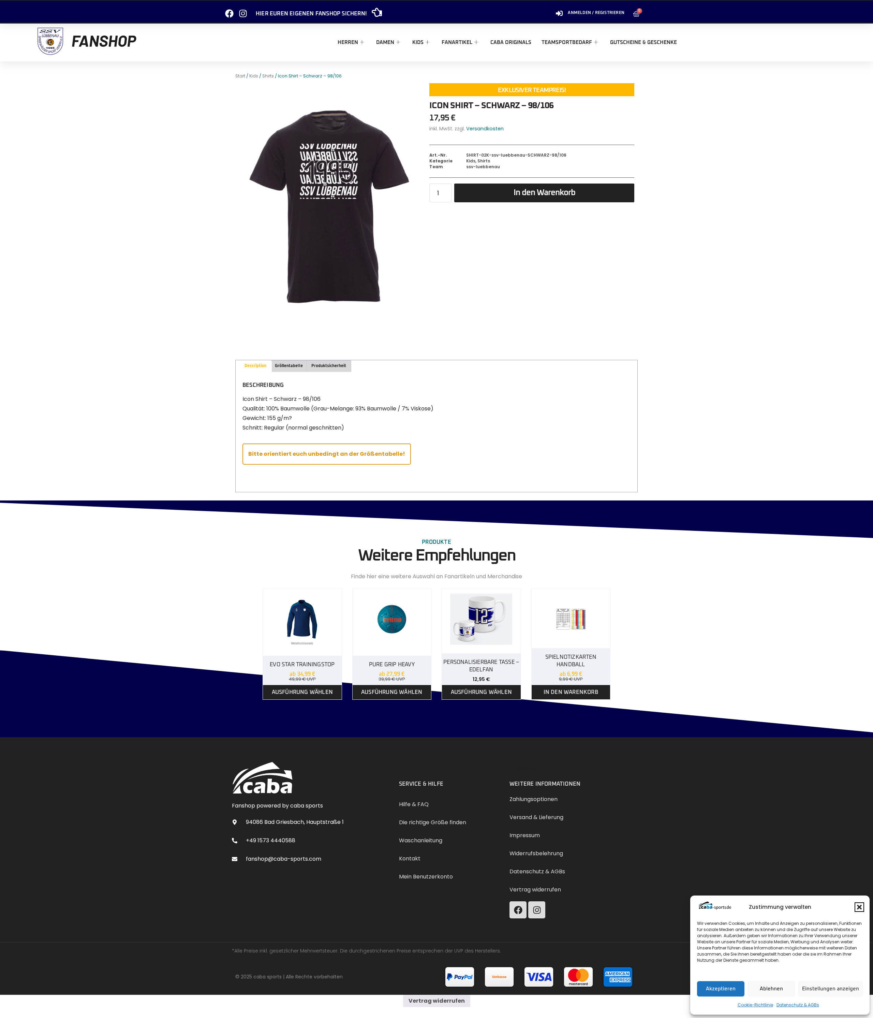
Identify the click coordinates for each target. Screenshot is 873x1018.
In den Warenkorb (544, 193)
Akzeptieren (721, 988)
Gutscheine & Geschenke (643, 42)
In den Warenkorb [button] (571, 692)
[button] (859, 907)
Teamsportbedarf (567, 42)
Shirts (268, 76)
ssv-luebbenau (483, 167)
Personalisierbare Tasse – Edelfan (481, 665)
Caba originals (510, 42)
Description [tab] (255, 366)
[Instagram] (243, 10)
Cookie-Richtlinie (755, 1005)
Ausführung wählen (302, 692)
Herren (348, 42)
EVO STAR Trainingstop (302, 664)
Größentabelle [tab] (289, 366)
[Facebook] (229, 10)
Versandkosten (485, 128)
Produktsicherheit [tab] (328, 366)
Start (240, 76)
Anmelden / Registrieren (596, 13)
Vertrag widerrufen (437, 1001)
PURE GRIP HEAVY (392, 664)
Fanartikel (457, 42)
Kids (418, 42)
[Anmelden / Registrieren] (559, 11)
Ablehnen (771, 988)
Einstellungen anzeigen (830, 988)
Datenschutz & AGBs (797, 1005)
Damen (385, 42)
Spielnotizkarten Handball (570, 660)
